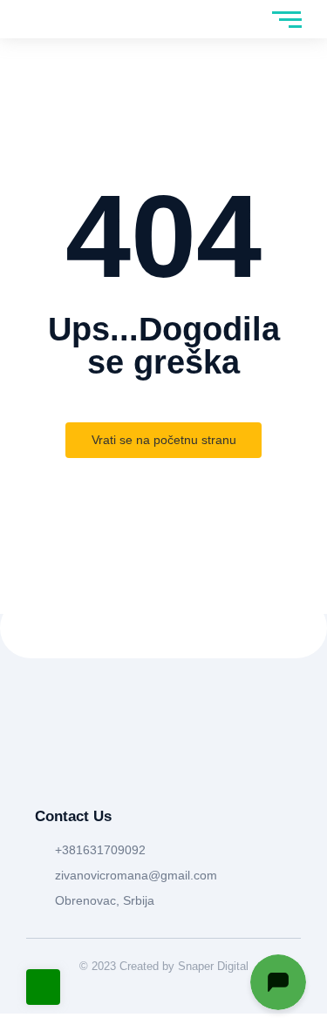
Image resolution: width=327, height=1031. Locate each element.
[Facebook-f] (43, 765)
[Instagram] (80, 765)
